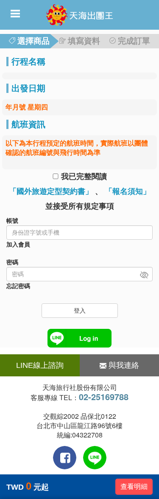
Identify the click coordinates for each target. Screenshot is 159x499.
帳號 (12, 220)
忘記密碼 (18, 286)
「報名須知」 (128, 191)
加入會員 (18, 244)
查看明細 (134, 486)
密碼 (12, 262)
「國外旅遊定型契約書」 (51, 191)
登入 (80, 310)
